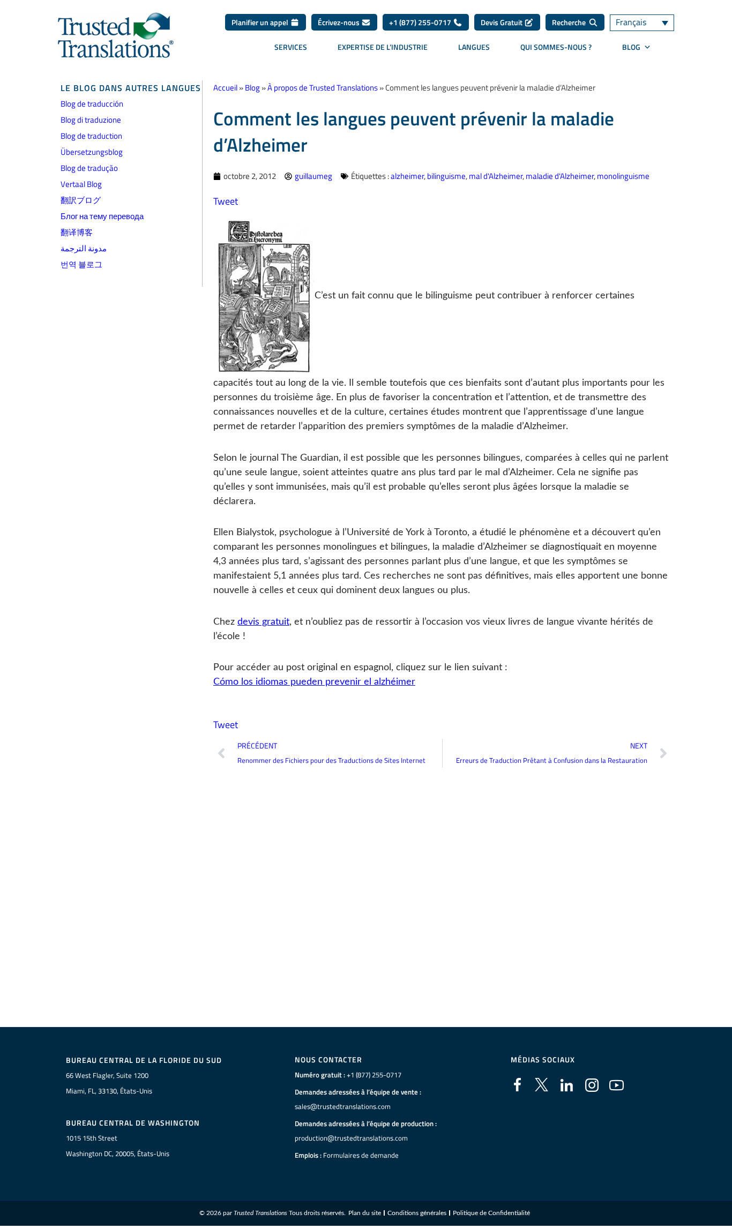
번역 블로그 (81, 264)
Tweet (225, 201)
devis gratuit (263, 622)
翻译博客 (77, 232)
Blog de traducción (92, 104)
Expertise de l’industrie (383, 47)
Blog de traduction (91, 136)
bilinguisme (446, 176)
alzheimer (407, 176)
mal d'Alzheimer (495, 176)
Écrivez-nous (339, 22)
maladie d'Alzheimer (560, 176)
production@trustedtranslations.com (351, 1138)
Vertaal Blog (81, 184)
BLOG (631, 47)
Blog (252, 87)
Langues (474, 47)
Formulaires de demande (361, 1155)
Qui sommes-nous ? (556, 47)
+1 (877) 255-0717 (421, 22)
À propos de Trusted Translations (322, 87)
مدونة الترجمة (84, 248)
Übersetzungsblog (92, 152)
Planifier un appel (260, 22)
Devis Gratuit (502, 22)
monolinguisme (623, 176)
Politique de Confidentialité (491, 1213)
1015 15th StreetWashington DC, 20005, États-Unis (117, 1146)
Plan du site (364, 1213)
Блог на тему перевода (102, 216)
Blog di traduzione (91, 120)
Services (290, 47)
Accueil (225, 87)
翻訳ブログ (81, 200)
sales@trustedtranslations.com (343, 1106)
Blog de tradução (89, 168)
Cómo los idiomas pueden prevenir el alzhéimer (314, 682)
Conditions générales (416, 1213)
